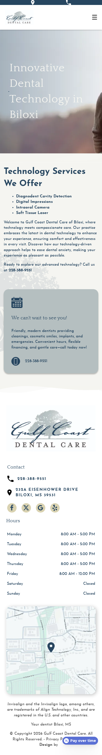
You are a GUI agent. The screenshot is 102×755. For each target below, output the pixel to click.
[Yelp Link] (55, 508)
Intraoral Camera (33, 208)
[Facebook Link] (12, 508)
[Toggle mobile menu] (94, 17)
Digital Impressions (34, 202)
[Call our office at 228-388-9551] (68, 2)
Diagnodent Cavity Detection (44, 196)
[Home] (19, 17)
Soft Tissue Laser (32, 213)
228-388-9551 (20, 270)
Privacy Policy (58, 739)
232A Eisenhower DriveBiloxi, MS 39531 (47, 492)
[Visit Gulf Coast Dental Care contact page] (51, 650)
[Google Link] (40, 508)
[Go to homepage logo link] (51, 428)
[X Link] (26, 508)
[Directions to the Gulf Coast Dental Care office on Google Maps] (33, 2)
